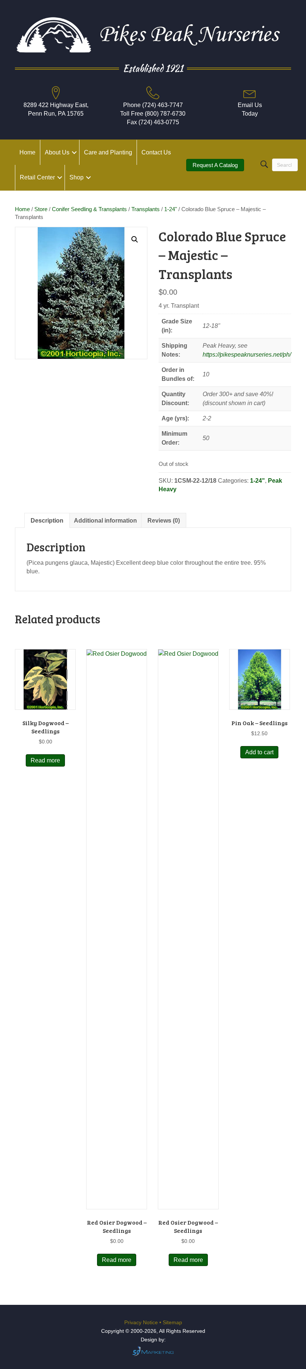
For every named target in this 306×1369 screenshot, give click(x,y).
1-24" (170, 209)
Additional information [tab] (105, 520)
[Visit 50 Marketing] (153, 1351)
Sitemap (172, 1322)
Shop (76, 177)
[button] (74, 152)
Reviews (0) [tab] (163, 520)
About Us (57, 152)
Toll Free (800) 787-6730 (152, 113)
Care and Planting (108, 152)
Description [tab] (47, 520)
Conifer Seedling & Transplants (89, 209)
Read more (45, 760)
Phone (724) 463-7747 (153, 105)
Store (40, 209)
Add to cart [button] (259, 752)
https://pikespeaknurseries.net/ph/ (247, 354)
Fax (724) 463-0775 (153, 122)
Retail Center (37, 177)
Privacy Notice (141, 1322)
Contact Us (156, 152)
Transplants (145, 209)
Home (27, 152)
